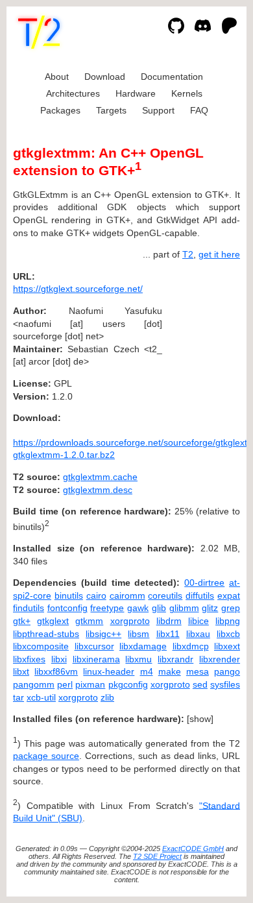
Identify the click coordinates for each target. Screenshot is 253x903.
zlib (107, 697)
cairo (96, 595)
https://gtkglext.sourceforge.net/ (78, 288)
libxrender (219, 659)
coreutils (165, 595)
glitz (210, 608)
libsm (138, 634)
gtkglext (53, 621)
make (169, 671)
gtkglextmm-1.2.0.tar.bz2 (64, 455)
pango (227, 671)
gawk (138, 608)
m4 (146, 671)
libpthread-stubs (46, 634)
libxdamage (143, 646)
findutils (28, 608)
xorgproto (130, 621)
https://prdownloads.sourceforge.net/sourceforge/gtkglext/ (131, 442)
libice (198, 621)
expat (228, 595)
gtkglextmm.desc (97, 490)
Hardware (135, 93)
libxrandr (175, 659)
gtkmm (89, 621)
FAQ (199, 110)
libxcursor (94, 646)
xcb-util (41, 697)
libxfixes (29, 659)
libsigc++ (103, 634)
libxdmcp (191, 646)
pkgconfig (128, 684)
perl (65, 684)
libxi (59, 659)
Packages (60, 110)
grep (230, 608)
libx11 (168, 634)
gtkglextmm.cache (100, 477)
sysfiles (225, 684)
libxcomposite (41, 646)
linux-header (108, 671)
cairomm (127, 595)
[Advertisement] (201, 355)
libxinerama (96, 659)
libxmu (138, 659)
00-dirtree (204, 582)
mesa (197, 671)
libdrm (169, 621)
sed (200, 684)
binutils (68, 595)
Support (158, 110)
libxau (198, 634)
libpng (227, 621)
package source (46, 756)
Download (104, 76)
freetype (107, 608)
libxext (227, 646)
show (200, 719)
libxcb (228, 634)
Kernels (186, 93)
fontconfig (67, 608)
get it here (219, 254)
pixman (90, 684)
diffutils (200, 595)
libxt (21, 671)
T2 (187, 254)
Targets (111, 110)
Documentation (172, 76)
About (57, 76)
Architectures (73, 93)
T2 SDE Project (157, 856)
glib (159, 608)
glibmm (184, 608)
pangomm (33, 684)
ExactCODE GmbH (193, 848)
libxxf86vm (56, 671)
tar (18, 697)
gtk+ (21, 621)
